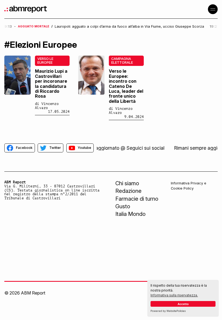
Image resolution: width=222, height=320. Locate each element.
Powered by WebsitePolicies (168, 310)
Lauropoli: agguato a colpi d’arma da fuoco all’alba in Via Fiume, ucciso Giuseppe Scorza (129, 26)
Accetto (183, 304)
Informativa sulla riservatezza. (174, 295)
